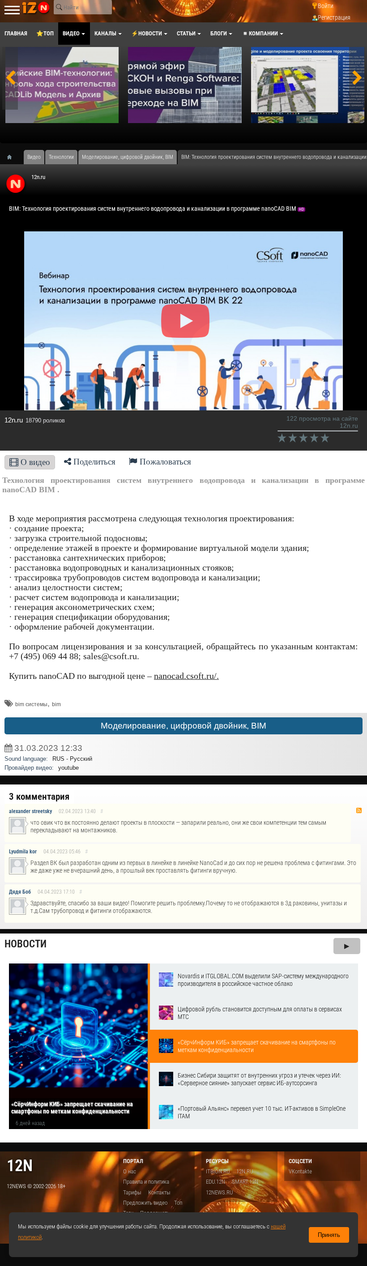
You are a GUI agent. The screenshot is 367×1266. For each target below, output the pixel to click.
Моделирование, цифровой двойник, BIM (183, 725)
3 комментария (39, 796)
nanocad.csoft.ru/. (186, 676)
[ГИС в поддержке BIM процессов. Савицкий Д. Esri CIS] (307, 85)
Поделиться (93, 461)
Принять (329, 1235)
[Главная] (12, 157)
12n (20, 1165)
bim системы (31, 704)
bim (56, 704)
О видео (34, 462)
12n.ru (38, 177)
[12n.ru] (15, 182)
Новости (25, 944)
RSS (359, 810)
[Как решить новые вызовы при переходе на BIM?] (184, 85)
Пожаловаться (164, 461)
